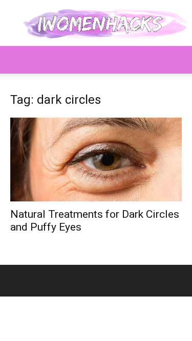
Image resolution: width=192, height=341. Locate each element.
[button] (17, 60)
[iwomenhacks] (96, 23)
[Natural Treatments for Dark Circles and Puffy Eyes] (96, 159)
